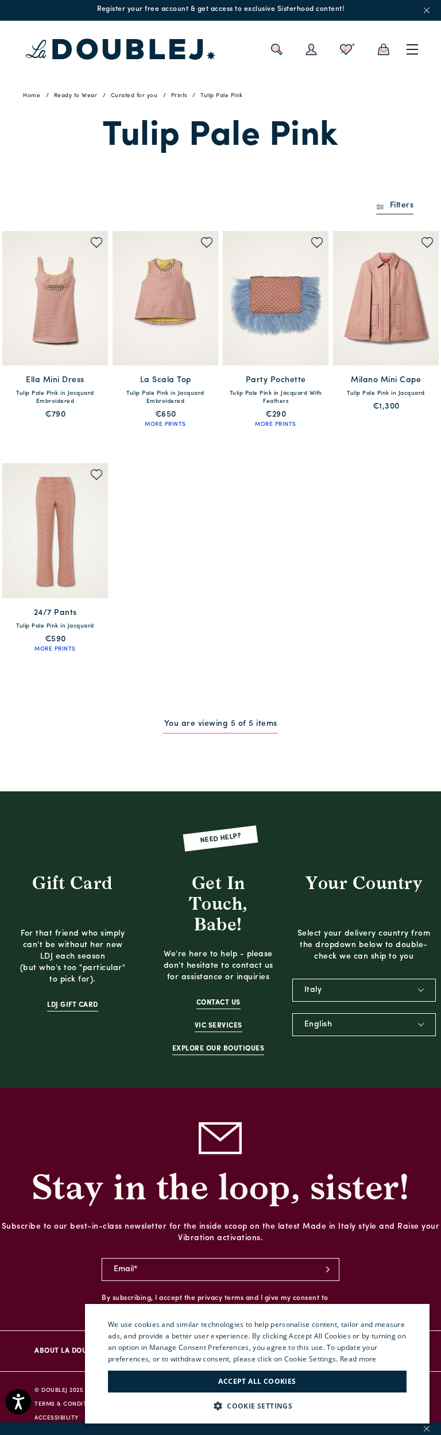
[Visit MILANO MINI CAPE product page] (386, 298)
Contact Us (218, 1002)
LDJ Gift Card (72, 1005)
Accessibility (56, 1418)
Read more (358, 1359)
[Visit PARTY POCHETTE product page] (275, 298)
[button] (257, 1406)
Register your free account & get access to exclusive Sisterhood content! (220, 9)
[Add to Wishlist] (97, 244)
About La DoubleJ (68, 1351)
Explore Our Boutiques (218, 1048)
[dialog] (257, 1364)
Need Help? (221, 838)
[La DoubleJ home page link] (120, 49)
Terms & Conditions (68, 1404)
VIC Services (218, 1025)
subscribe (327, 1269)
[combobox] (364, 990)
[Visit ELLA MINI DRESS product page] (55, 298)
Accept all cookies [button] (257, 1381)
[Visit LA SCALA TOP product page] (165, 298)
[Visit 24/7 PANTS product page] (55, 530)
